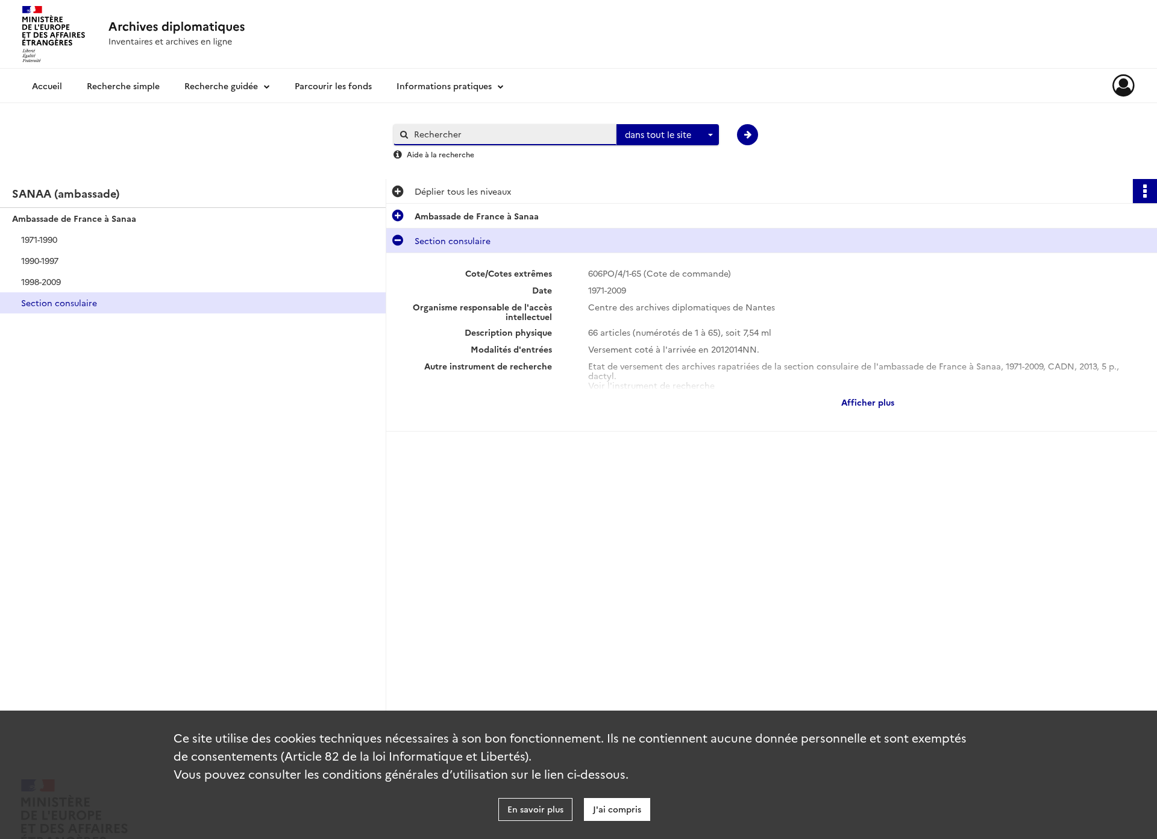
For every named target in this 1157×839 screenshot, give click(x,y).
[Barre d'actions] (1145, 191)
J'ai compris (617, 809)
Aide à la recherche (440, 154)
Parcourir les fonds (333, 86)
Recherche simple (123, 86)
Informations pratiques (444, 86)
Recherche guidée (221, 86)
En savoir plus (535, 809)
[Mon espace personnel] (1123, 85)
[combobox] (667, 135)
